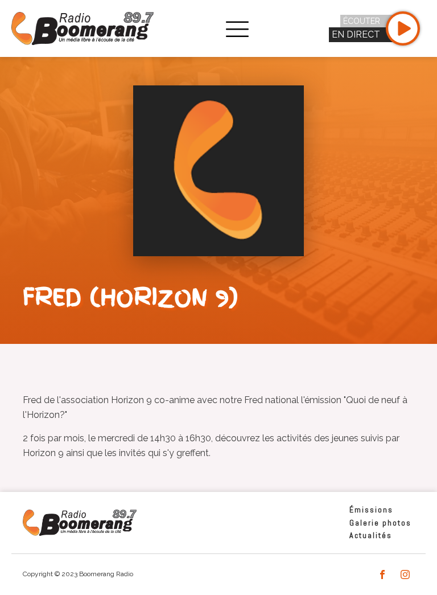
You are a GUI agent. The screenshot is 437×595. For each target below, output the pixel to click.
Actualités (370, 535)
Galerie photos (380, 523)
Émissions (371, 509)
